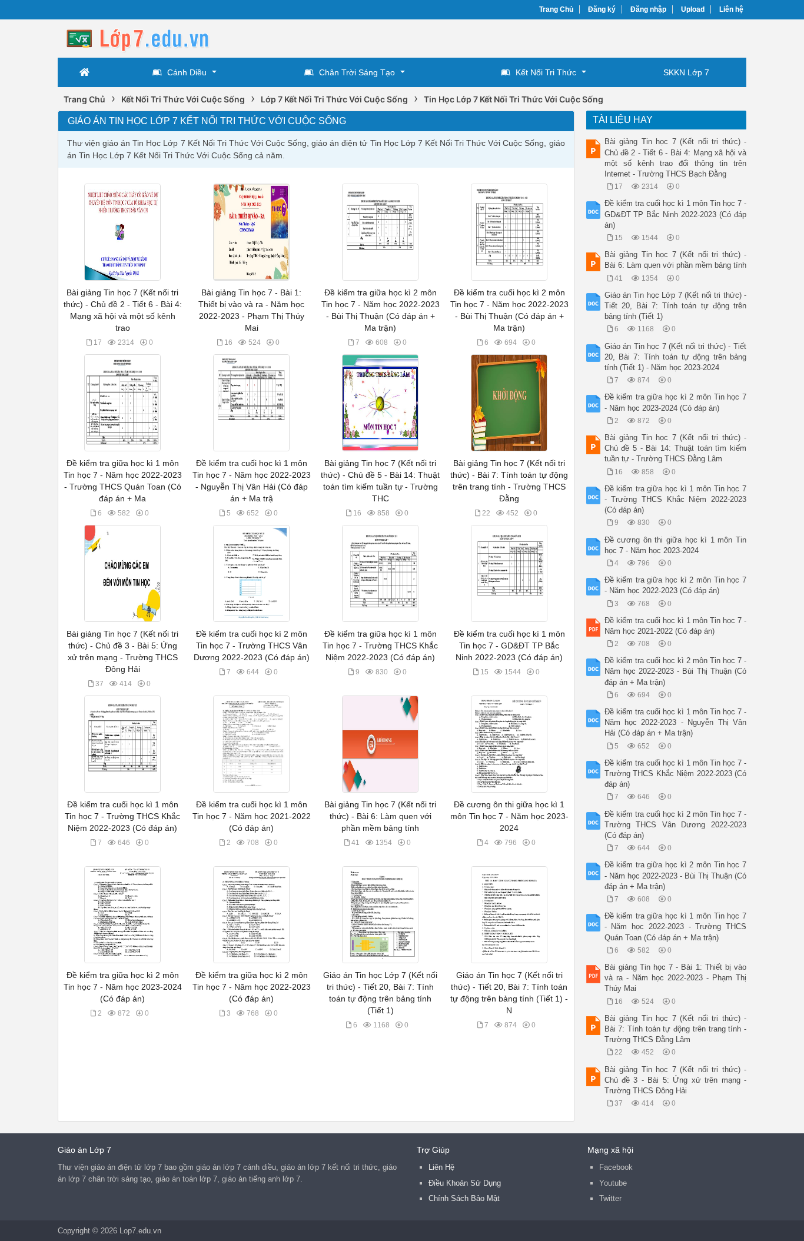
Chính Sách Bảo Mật (464, 1198)
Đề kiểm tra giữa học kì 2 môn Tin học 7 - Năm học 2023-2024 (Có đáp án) (123, 986)
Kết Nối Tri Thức (546, 72)
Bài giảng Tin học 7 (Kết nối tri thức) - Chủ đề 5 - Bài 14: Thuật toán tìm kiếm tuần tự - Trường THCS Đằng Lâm (675, 448)
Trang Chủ (556, 9)
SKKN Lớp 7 (686, 72)
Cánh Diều (187, 72)
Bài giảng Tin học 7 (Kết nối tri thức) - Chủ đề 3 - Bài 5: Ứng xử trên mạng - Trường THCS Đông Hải (675, 1080)
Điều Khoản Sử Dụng (464, 1183)
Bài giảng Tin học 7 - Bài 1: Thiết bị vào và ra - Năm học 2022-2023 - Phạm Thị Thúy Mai (675, 978)
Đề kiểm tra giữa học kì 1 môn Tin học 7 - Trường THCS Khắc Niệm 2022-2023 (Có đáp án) (380, 645)
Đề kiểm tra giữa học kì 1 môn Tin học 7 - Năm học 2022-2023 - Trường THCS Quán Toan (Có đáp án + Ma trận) (675, 926)
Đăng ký (602, 9)
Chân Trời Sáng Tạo (357, 72)
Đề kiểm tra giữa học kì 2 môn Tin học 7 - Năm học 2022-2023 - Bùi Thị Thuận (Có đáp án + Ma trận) (675, 875)
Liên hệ (731, 9)
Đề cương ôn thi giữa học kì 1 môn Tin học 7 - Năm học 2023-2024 (509, 816)
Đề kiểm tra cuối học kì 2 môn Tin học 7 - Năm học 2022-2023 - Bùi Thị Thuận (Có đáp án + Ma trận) (675, 671)
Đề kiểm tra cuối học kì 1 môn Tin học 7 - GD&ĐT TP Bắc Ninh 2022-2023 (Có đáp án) (509, 645)
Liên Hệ (441, 1167)
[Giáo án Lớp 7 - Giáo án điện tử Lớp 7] (152, 37)
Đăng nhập (648, 9)
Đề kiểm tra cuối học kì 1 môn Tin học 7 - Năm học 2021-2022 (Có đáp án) (251, 816)
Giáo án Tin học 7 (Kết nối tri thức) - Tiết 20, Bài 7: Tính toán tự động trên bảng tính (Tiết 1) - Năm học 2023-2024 (675, 357)
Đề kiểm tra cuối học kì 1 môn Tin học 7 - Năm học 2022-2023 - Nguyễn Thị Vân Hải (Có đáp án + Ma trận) (675, 722)
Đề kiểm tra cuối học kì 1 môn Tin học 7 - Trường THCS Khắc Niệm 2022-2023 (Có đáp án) (122, 816)
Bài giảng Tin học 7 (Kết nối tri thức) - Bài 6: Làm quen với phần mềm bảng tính (380, 816)
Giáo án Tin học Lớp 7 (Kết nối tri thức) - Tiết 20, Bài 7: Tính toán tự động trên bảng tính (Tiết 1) (675, 306)
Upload (693, 9)
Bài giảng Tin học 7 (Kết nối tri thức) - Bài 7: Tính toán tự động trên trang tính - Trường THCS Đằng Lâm (675, 1029)
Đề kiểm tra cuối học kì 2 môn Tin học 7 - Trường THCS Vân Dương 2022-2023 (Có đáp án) (252, 645)
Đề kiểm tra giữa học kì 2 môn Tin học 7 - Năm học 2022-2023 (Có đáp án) (251, 986)
